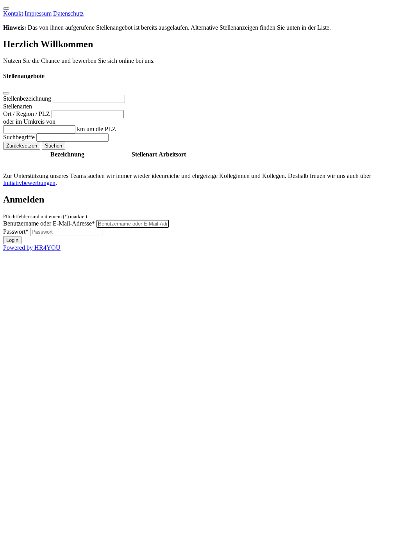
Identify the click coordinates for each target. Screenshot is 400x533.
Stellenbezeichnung (28, 98)
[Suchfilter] (6, 93)
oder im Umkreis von (29, 121)
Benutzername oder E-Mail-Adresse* (49, 223)
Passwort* (16, 231)
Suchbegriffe (19, 137)
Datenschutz (68, 13)
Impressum (38, 13)
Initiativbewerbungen (29, 182)
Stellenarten (17, 106)
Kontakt (13, 13)
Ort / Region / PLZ (27, 113)
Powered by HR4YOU (32, 247)
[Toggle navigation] (6, 8)
